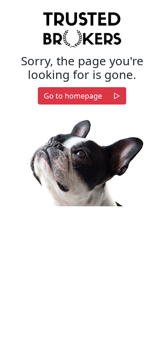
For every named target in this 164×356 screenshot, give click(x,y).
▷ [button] (116, 96)
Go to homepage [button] (73, 96)
